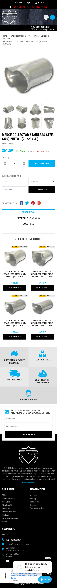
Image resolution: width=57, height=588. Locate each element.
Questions (28, 224)
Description (28, 212)
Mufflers (5, 515)
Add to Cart (41, 163)
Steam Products (9, 512)
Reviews (21, 218)
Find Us (5, 534)
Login (28, 3)
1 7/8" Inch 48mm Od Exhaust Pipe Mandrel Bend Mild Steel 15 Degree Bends (24, 575)
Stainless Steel (8, 505)
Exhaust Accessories (10, 518)
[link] (11, 7)
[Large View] (8, 109)
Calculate (42, 189)
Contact (18, 3)
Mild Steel (6, 502)
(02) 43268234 (43, 27)
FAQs (4, 495)
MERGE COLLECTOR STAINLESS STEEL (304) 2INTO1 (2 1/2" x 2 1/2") (42, 274)
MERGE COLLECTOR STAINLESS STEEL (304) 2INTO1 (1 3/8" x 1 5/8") (42, 323)
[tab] (28, 212)
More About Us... (28, 482)
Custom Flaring (8, 498)
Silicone (5, 522)
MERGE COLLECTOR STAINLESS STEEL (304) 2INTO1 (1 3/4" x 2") (15, 323)
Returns (33, 505)
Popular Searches (37, 508)
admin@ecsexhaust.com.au (17, 544)
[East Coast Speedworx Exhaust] (8, 17)
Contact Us (34, 502)
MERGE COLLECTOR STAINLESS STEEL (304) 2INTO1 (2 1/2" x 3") (15, 274)
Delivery (33, 498)
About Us (33, 495)
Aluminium (6, 508)
